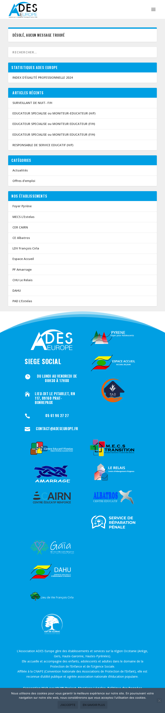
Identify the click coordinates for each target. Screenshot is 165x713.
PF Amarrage (22, 269)
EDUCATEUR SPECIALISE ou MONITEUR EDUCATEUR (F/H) (53, 124)
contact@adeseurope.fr (57, 428)
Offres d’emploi (23, 181)
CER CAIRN (20, 227)
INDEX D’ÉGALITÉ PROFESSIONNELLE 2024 (42, 77)
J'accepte (67, 705)
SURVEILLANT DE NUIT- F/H (32, 103)
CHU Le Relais (22, 280)
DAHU (16, 290)
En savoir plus (94, 705)
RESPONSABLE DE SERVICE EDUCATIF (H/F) (42, 145)
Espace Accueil (23, 259)
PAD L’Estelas (22, 301)
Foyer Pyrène (22, 206)
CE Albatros (21, 238)
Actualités (20, 170)
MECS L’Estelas (23, 217)
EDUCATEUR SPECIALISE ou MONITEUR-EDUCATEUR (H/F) (53, 113)
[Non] (159, 700)
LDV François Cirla (25, 248)
